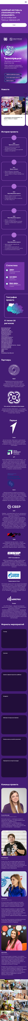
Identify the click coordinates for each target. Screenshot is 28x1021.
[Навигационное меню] (26, 2)
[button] (10, 80)
